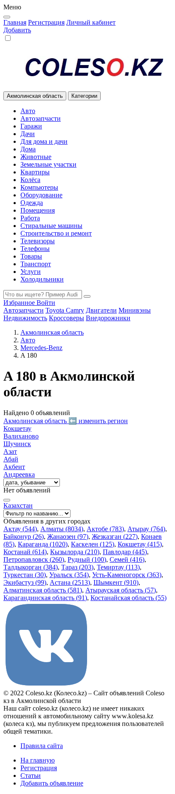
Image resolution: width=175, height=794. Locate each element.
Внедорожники (108, 318)
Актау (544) (20, 528)
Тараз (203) (77, 567)
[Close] (6, 17)
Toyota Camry (64, 310)
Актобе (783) (105, 528)
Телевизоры (37, 241)
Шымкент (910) (115, 582)
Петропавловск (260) (33, 559)
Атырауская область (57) (120, 590)
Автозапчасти (40, 118)
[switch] (8, 38)
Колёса (30, 179)
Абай (10, 459)
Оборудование (41, 195)
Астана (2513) (70, 582)
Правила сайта (41, 745)
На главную (37, 760)
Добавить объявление (51, 783)
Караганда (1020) (43, 544)
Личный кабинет (91, 22)
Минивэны (135, 310)
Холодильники (42, 279)
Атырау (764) (146, 528)
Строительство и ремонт (56, 233)
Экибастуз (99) (24, 582)
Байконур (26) (23, 536)
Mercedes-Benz (41, 347)
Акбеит (14, 466)
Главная (14, 22)
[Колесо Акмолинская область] (87, 67)
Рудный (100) (87, 559)
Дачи (27, 133)
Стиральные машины (51, 225)
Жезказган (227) (115, 536)
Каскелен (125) (92, 544)
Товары (31, 256)
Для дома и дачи (44, 141)
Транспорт (35, 264)
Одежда (31, 202)
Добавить (17, 30)
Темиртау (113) (118, 567)
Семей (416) (127, 559)
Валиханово (21, 436)
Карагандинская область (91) (45, 597)
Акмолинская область (52, 332)
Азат (10, 451)
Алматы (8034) (61, 528)
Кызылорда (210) (74, 551)
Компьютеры (39, 187)
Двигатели (101, 310)
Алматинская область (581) (42, 590)
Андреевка (19, 474)
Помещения (37, 210)
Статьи (30, 775)
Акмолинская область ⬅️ (65, 420)
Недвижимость (25, 318)
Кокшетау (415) (140, 544)
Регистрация (46, 22)
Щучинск (17, 443)
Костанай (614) (25, 551)
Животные (35, 156)
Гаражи (31, 126)
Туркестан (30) (24, 574)
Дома (28, 149)
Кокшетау (17, 428)
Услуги (30, 271)
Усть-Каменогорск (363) (126, 574)
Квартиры (35, 172)
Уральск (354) (69, 574)
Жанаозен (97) (67, 536)
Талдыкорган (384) (30, 567)
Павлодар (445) (125, 551)
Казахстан (18, 505)
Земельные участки (48, 164)
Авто (27, 110)
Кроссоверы (66, 318)
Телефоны (35, 248)
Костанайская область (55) (128, 597)
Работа (30, 218)
